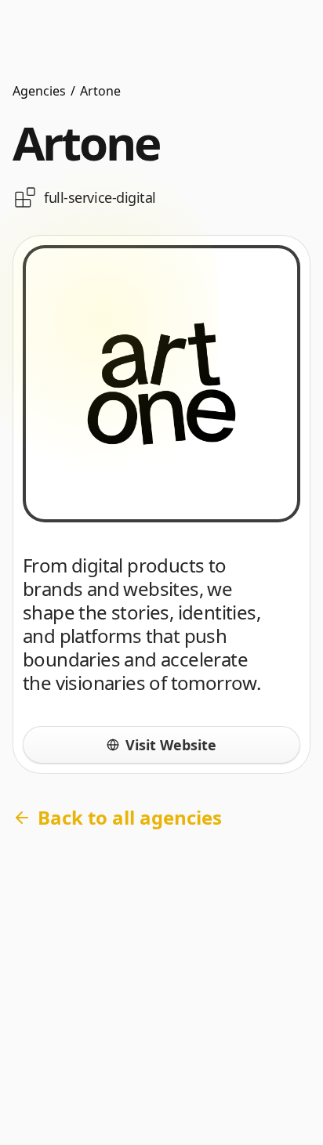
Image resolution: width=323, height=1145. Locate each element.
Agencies (39, 90)
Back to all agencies (130, 817)
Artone (100, 90)
